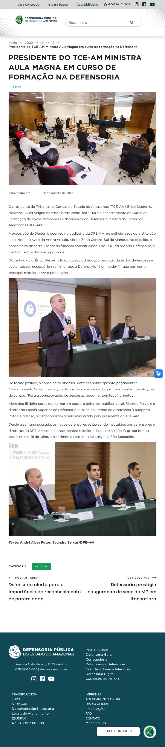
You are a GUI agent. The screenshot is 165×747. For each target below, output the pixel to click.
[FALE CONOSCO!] (150, 732)
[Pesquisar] (131, 22)
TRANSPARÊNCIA (24, 694)
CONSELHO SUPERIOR (102, 678)
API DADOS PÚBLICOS (28, 723)
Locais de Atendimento (30, 713)
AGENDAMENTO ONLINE (103, 699)
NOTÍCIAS (15, 87)
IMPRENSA (93, 694)
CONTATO (93, 718)
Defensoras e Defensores (105, 664)
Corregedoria (96, 659)
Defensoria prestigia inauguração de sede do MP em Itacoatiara (121, 588)
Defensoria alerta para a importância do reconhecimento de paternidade (45, 588)
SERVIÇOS (19, 704)
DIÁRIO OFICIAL (97, 704)
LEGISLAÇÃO (95, 708)
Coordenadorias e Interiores (108, 669)
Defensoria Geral (99, 654)
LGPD (16, 699)
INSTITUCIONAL (97, 650)
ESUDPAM (19, 718)
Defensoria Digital (100, 674)
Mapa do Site (96, 723)
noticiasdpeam (19, 193)
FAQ (89, 713)
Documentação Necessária (33, 708)
